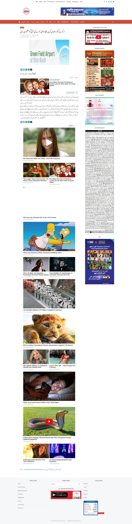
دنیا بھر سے (37, 22)
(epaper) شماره (64, 22)
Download (74, 22)
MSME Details (75, 1)
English (40, 1)
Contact (81, 1)
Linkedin (85, 494)
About (44, 1)
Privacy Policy (21, 504)
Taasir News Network (25, 35)
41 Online (88, 513)
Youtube (85, 497)
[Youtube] (113, 1)
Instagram (86, 490)
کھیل (47, 22)
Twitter (85, 487)
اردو (34, 1)
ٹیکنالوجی (58, 22)
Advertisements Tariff (60, 1)
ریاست (27, 22)
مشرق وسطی (42, 22)
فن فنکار (50, 22)
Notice (82, 22)
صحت (54, 22)
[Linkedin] (111, 1)
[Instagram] (109, 1)
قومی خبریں (23, 22)
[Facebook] (104, 1)
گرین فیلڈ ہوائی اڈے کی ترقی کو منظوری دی (53, 469)
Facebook (86, 483)
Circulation (68, 1)
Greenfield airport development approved (34, 469)
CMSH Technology (61, 520)
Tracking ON (93, 513)
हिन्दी (37, 1)
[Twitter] (106, 1)
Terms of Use (20, 508)
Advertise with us (50, 1)
